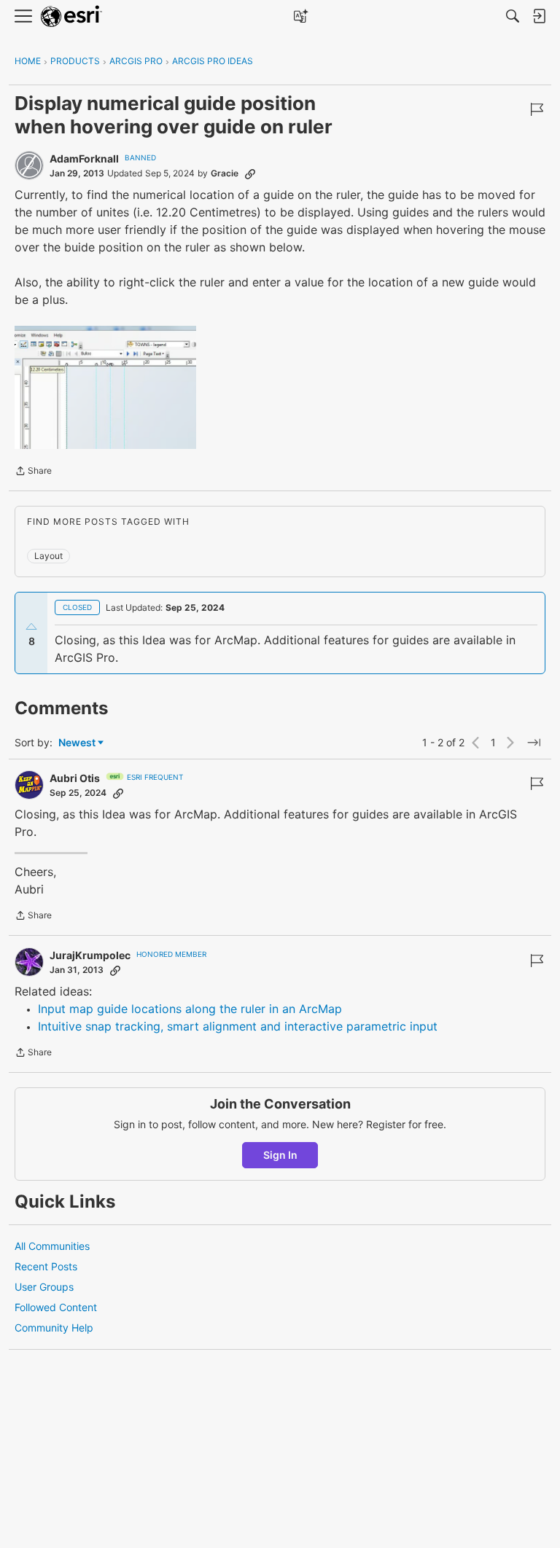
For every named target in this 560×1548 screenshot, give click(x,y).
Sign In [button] (280, 1155)
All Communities (52, 1246)
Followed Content (56, 1307)
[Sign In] (539, 16)
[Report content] (536, 109)
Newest (77, 743)
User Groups (44, 1287)
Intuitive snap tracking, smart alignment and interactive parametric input (238, 1026)
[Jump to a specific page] (533, 742)
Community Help (54, 1327)
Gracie (224, 173)
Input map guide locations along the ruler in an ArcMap (190, 1008)
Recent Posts (46, 1266)
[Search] (512, 16)
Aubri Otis (75, 778)
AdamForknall (84, 158)
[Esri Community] (71, 16)
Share (33, 472)
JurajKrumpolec (90, 955)
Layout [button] (48, 555)
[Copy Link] (250, 173)
